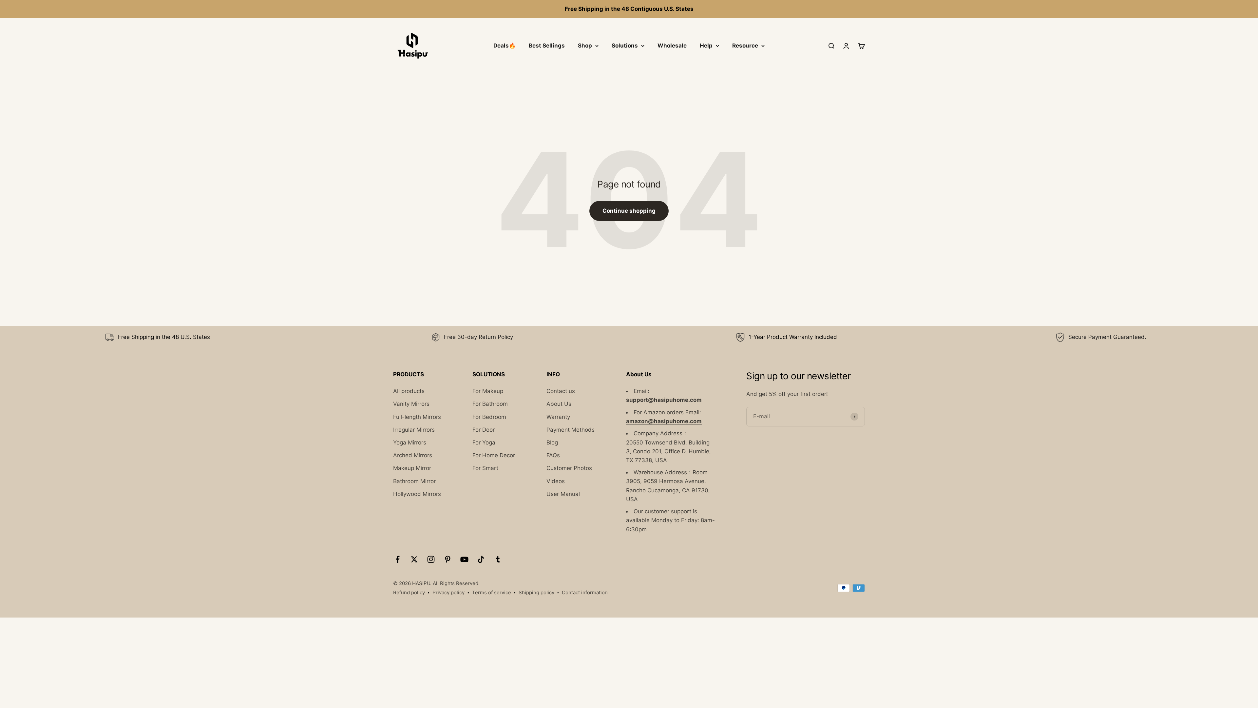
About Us (558, 404)
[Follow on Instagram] (431, 559)
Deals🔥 (504, 45)
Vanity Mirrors (411, 404)
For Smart (485, 468)
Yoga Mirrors (409, 442)
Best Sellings (547, 45)
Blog (552, 442)
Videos (555, 481)
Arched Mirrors (412, 455)
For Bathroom (490, 404)
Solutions (625, 45)
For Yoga (483, 442)
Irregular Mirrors (414, 429)
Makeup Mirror (412, 468)
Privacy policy (448, 592)
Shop (585, 45)
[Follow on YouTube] (464, 559)
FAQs (553, 455)
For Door (483, 429)
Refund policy (409, 592)
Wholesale (672, 45)
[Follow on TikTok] (481, 559)
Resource (745, 45)
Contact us (560, 391)
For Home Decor (493, 455)
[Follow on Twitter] (414, 559)
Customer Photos (569, 468)
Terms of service (491, 592)
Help (706, 45)
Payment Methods (570, 429)
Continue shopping (629, 210)
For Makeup (487, 391)
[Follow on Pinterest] (447, 559)
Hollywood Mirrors (417, 494)
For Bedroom (489, 417)
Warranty (558, 417)
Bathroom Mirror (414, 481)
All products (409, 391)
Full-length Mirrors (417, 417)
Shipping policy (536, 592)
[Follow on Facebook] (397, 559)
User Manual (563, 494)
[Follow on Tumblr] (497, 559)
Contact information (585, 592)
